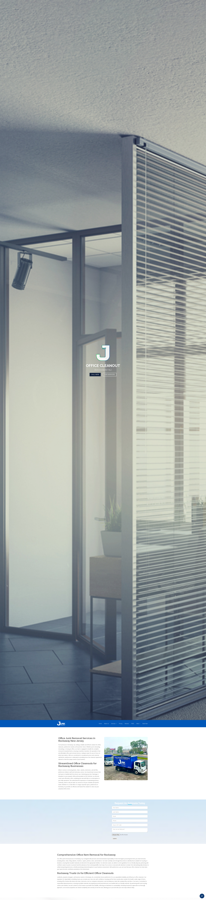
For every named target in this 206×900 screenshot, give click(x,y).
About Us (106, 723)
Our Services (109, 374)
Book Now (145, 723)
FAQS (132, 723)
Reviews (127, 723)
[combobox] (130, 825)
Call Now (95, 374)
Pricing (120, 723)
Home (100, 723)
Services (113, 723)
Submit (115, 838)
